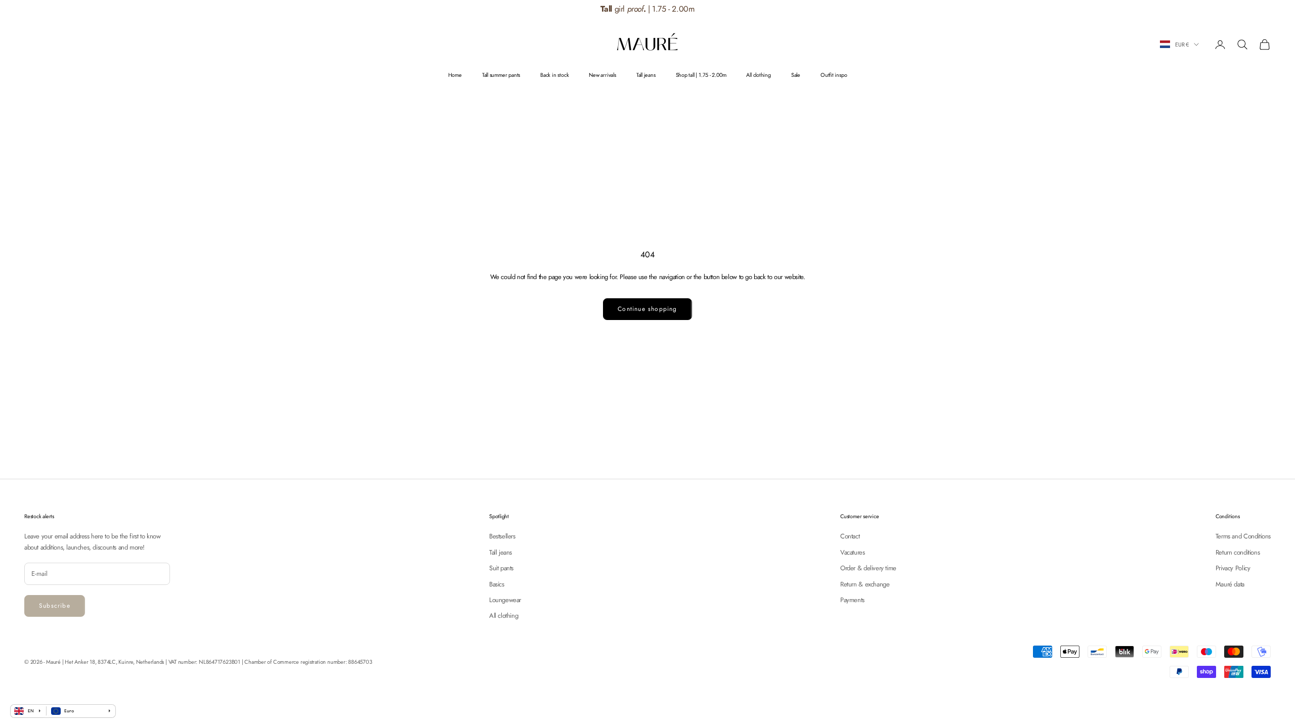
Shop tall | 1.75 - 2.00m (701, 75)
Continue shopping (647, 308)
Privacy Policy (1233, 568)
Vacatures (852, 552)
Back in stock (554, 75)
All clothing (758, 75)
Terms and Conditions (1243, 536)
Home (455, 75)
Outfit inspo (834, 75)
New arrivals (602, 75)
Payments (852, 600)
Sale (795, 75)
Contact (849, 536)
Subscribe (54, 605)
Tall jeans (646, 75)
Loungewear (505, 600)
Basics (496, 584)
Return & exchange (864, 584)
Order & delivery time (868, 568)
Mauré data (1230, 584)
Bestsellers (502, 536)
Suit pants (501, 568)
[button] (1240, 9)
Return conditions (1238, 552)
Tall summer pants (501, 75)
